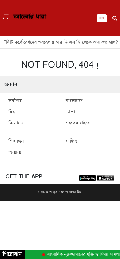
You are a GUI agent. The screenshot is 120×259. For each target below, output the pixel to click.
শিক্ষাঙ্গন (16, 141)
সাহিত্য (71, 141)
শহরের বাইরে (78, 123)
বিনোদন (15, 123)
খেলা (70, 112)
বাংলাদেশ (74, 101)
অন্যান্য (14, 153)
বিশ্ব (11, 112)
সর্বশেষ (15, 101)
